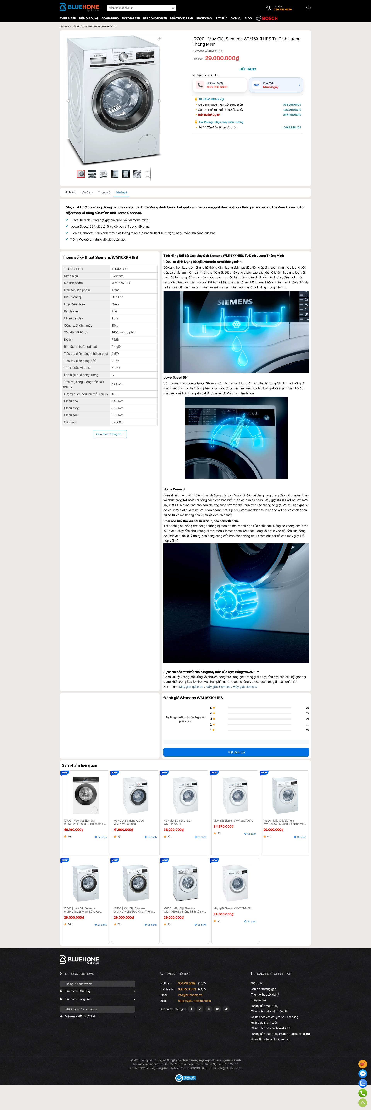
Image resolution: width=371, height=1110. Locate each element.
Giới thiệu (257, 983)
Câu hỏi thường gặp (263, 989)
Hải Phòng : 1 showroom (81, 1009)
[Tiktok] (226, 1009)
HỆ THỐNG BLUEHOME (79, 974)
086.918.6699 (292, 109)
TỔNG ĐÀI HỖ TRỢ (177, 974)
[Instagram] (217, 1009)
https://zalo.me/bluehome (194, 1001)
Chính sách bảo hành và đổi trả (270, 1028)
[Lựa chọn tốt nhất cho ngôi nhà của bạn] (79, 8)
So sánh (102, 837)
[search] (173, 8)
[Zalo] (362, 1084)
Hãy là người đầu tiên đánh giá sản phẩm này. (185, 719)
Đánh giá (121, 192)
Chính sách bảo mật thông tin (269, 1011)
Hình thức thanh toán (264, 1022)
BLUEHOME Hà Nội (211, 99)
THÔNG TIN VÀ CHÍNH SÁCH (272, 974)
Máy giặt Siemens (218, 687)
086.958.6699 (292, 104)
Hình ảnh (70, 192)
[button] (159, 39)
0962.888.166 (292, 127)
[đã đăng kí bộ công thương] (185, 1081)
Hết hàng (247, 69)
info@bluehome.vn (190, 995)
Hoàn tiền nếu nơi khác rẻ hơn (270, 1039)
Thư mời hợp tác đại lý (265, 994)
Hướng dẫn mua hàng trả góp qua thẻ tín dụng (280, 1034)
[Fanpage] (191, 1009)
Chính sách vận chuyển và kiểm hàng (274, 1017)
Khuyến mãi (258, 1000)
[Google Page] (200, 1009)
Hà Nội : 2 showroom (79, 984)
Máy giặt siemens (245, 687)
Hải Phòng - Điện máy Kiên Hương (221, 122)
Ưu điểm (87, 192)
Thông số (104, 192)
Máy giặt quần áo (191, 687)
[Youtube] (208, 1009)
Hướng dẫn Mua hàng (264, 1006)
